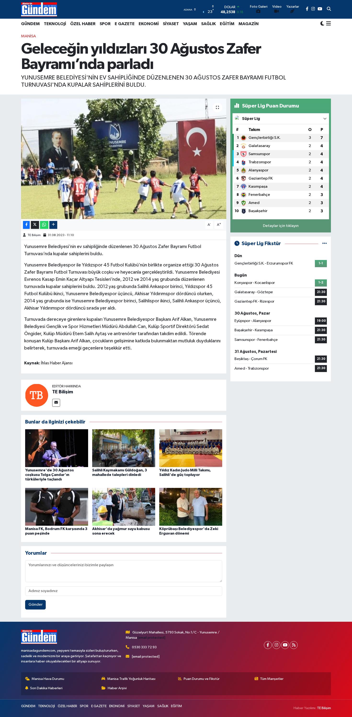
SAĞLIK (208, 24)
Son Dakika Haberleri (46, 688)
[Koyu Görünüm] (322, 24)
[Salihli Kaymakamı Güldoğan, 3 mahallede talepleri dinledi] (123, 448)
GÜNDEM (30, 24)
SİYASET (171, 24)
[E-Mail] (56, 403)
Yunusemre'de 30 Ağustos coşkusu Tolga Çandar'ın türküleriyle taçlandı (49, 474)
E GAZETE (125, 24)
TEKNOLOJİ (55, 24)
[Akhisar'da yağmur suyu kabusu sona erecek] (123, 507)
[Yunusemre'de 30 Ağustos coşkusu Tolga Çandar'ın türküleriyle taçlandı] (56, 448)
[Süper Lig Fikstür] (324, 244)
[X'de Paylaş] (35, 225)
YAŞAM (190, 24)
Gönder (35, 605)
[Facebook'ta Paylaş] (26, 225)
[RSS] (294, 645)
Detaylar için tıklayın (281, 226)
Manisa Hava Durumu (48, 679)
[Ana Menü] (327, 24)
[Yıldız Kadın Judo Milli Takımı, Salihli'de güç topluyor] (190, 448)
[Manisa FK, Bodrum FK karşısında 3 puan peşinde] (56, 507)
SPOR (105, 24)
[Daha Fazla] (53, 225)
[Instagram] (276, 645)
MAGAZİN (248, 24)
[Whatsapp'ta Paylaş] (44, 225)
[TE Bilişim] (36, 395)
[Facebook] (268, 645)
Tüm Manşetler (272, 679)
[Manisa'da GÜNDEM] (39, 9)
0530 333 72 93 (144, 647)
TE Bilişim (34, 235)
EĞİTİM (227, 24)
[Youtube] (285, 645)
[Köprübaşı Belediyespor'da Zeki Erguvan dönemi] (190, 507)
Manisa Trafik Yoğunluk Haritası (131, 679)
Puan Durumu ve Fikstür (202, 679)
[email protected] (151, 637)
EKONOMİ (149, 24)
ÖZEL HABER (83, 24)
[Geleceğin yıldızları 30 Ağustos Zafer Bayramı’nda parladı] (123, 159)
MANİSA (28, 36)
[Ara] (329, 9)
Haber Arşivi (117, 688)
